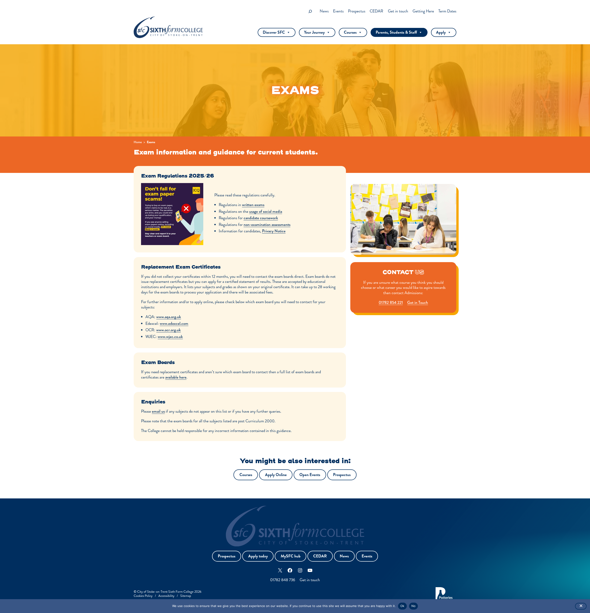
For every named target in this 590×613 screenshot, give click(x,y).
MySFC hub (291, 556)
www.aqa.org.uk (168, 317)
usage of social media (265, 211)
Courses (350, 32)
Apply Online (276, 475)
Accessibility (166, 595)
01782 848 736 (282, 580)
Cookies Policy (143, 595)
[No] (581, 606)
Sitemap (185, 595)
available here (175, 377)
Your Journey (314, 32)
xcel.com (181, 323)
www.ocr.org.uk (168, 330)
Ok (402, 606)
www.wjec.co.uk (170, 337)
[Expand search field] (310, 11)
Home (138, 142)
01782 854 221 (391, 302)
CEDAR (320, 556)
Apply (441, 32)
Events (367, 556)
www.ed (166, 323)
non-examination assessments (267, 225)
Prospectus (342, 475)
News (344, 556)
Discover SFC (274, 32)
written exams (253, 205)
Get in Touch (417, 302)
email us (158, 411)
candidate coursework (261, 218)
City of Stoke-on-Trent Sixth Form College (165, 591)
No (413, 606)
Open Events (309, 475)
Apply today (258, 556)
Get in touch (310, 580)
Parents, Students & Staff (396, 32)
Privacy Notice (274, 231)
